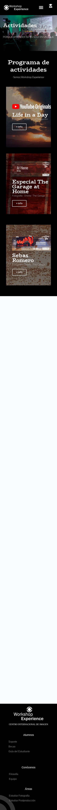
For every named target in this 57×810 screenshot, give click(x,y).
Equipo (13, 779)
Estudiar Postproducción (22, 800)
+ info (19, 126)
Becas (12, 746)
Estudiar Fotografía (19, 795)
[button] (41, 7)
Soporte (13, 741)
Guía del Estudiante (19, 751)
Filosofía (13, 774)
